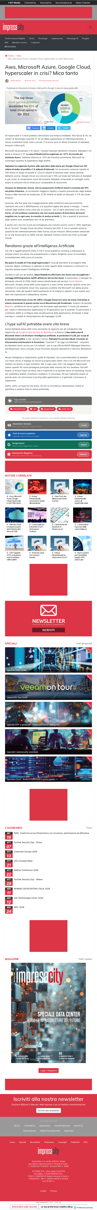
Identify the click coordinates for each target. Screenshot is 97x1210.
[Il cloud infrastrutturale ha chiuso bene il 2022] (60, 543)
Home (10, 55)
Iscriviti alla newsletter (48, 1110)
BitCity (17, 1125)
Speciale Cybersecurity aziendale (22, 751)
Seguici (84, 445)
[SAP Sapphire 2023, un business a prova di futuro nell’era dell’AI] (14, 543)
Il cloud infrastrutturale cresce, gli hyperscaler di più (81, 499)
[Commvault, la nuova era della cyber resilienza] (82, 514)
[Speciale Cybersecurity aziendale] (48, 742)
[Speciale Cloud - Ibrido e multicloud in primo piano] (48, 769)
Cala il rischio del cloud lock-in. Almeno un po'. (59, 526)
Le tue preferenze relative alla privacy (59, 1206)
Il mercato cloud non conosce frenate (36, 555)
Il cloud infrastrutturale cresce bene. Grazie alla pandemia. (37, 499)
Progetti (85, 38)
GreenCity (78, 1125)
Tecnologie (42, 38)
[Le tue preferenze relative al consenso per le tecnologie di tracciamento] (84, 1207)
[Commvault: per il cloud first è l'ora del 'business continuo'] (37, 514)
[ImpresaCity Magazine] (48, 1012)
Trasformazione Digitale (15, 38)
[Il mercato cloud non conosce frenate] (37, 543)
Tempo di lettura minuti (50, 81)
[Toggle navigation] (90, 27)
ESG (6, 42)
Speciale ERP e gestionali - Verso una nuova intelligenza (33, 724)
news (18, 55)
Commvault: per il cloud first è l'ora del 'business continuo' (36, 528)
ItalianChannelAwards (50, 1130)
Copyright (62, 1142)
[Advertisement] (51, 1084)
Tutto (89, 827)
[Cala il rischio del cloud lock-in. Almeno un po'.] (60, 514)
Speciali (22, 1142)
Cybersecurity (57, 38)
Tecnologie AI (72, 38)
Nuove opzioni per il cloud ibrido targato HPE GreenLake (82, 556)
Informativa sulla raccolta (24, 1206)
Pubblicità (75, 1142)
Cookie (43, 1191)
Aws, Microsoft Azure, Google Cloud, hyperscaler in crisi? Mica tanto (14, 499)
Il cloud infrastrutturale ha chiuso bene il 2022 (59, 555)
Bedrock (9, 306)
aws (34, 409)
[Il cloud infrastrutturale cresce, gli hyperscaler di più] (82, 486)
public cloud (66, 409)
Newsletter (11, 46)
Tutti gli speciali (84, 643)
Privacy (53, 1191)
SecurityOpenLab (63, 2)
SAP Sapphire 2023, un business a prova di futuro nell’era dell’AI (14, 556)
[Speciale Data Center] (48, 660)
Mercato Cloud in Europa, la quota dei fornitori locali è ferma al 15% (14, 528)
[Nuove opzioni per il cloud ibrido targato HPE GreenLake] (82, 543)
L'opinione (35, 42)
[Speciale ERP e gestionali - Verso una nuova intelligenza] (48, 714)
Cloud (31, 38)
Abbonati (83, 454)
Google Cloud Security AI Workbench (36, 332)
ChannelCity (30, 2)
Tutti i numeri (85, 959)
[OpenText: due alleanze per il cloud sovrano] (60, 486)
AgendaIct (69, 1130)
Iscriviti (84, 425)
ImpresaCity (46, 2)
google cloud (49, 409)
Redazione (49, 1142)
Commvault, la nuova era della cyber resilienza (81, 526)
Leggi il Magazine (48, 1070)
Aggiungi (83, 435)
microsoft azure (19, 409)
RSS (86, 1142)
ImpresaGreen (29, 1130)
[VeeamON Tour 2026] (48, 687)
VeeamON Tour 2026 (17, 697)
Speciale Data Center (17, 670)
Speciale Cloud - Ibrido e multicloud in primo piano (30, 779)
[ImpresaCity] (13, 27)
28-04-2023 (31, 81)
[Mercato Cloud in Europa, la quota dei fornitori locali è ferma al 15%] (14, 514)
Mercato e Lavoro (19, 42)
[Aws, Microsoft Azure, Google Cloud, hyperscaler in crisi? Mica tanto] (14, 486)
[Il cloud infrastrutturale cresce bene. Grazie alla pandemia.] (37, 486)
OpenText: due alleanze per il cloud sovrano (59, 498)
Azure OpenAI (75, 281)
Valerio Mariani (15, 81)
